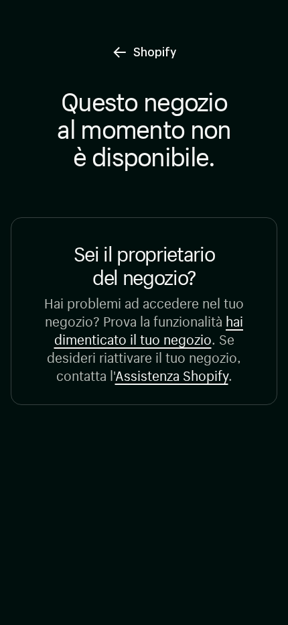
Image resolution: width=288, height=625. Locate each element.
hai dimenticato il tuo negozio (149, 328)
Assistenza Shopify (171, 373)
